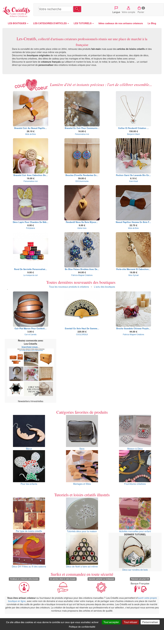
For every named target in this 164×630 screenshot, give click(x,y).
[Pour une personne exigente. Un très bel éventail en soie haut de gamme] (82, 309)
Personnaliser (150, 622)
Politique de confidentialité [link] (82, 626)
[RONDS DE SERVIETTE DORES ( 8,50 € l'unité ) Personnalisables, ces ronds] (30, 249)
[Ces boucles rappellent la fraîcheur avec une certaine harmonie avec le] (82, 249)
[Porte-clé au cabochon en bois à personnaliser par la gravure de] (133, 249)
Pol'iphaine (30, 228)
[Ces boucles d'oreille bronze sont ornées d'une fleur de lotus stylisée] (82, 155)
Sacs (81, 448)
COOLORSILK (82, 334)
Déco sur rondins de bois (135, 569)
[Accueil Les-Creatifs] (16, 11)
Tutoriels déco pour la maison (82, 531)
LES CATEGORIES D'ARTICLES (50, 23)
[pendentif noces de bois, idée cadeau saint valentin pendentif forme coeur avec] (82, 202)
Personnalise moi (82, 134)
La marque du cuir (30, 275)
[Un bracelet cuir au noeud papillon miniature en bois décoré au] (30, 108)
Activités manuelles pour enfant (135, 531)
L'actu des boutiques (104, 286)
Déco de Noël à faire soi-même (82, 566)
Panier (141, 10)
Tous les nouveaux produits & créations (69, 286)
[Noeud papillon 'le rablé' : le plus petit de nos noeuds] (133, 202)
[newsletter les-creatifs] (30, 372)
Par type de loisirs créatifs (29, 531)
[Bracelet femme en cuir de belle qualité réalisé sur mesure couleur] (30, 155)
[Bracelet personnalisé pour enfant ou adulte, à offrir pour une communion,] (82, 108)
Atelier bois (81, 228)
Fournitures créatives (135, 483)
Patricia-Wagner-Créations (82, 275)
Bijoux (29, 448)
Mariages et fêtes (82, 483)
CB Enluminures (82, 181)
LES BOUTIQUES (17, 23)
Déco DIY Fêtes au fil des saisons (29, 566)
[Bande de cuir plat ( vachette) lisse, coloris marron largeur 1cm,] (30, 309)
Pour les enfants (29, 483)
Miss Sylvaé (133, 275)
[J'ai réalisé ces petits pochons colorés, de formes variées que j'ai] (133, 155)
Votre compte (128, 12)
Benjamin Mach (133, 134)
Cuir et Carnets (31, 334)
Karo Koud (133, 181)
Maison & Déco (135, 448)
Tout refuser (130, 622)
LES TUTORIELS (83, 23)
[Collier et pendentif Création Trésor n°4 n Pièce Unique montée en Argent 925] (133, 108)
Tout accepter (111, 622)
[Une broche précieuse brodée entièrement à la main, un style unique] (133, 309)
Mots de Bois (30, 134)
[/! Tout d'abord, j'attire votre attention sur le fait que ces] (30, 202)
